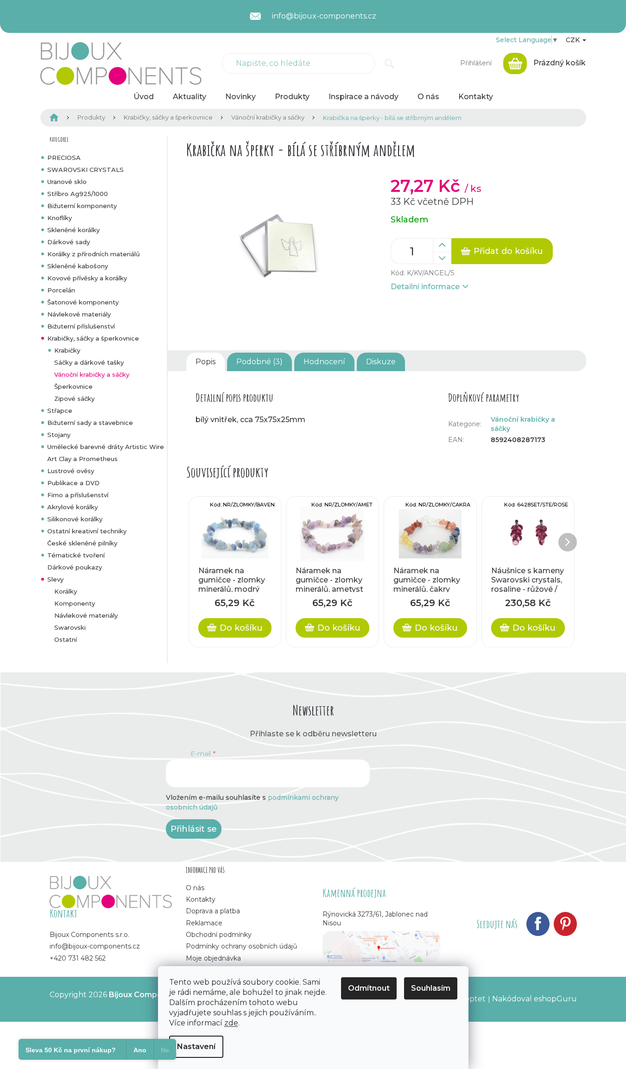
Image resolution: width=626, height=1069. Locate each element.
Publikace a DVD (73, 483)
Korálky (65, 591)
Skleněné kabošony (77, 266)
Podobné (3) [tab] (259, 361)
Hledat (389, 63)
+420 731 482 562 (78, 958)
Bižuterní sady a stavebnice (90, 422)
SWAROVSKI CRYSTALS (85, 169)
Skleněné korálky (73, 230)
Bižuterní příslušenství (81, 326)
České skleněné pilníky (82, 543)
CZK (574, 40)
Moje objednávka (213, 958)
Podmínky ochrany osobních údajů (241, 946)
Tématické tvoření (76, 555)
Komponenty (74, 603)
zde (231, 1022)
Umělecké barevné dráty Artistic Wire (105, 446)
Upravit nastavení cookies (97, 1003)
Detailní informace (425, 286)
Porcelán (61, 290)
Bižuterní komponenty (82, 205)
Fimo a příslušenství (77, 495)
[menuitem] (143, 97)
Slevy (55, 579)
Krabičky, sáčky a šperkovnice (93, 338)
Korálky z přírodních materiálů (93, 254)
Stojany (58, 434)
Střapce (59, 410)
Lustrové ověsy (70, 470)
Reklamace (204, 923)
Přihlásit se (194, 829)
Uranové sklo (67, 181)
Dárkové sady (68, 242)
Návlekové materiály (79, 314)
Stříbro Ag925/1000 (77, 193)
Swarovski (70, 627)
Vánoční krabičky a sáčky (91, 374)
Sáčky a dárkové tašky (89, 362)
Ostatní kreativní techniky (86, 531)
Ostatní (65, 639)
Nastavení (196, 1046)
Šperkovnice (73, 386)
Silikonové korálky (74, 519)
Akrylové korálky (72, 507)
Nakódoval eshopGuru (534, 998)
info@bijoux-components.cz (95, 946)
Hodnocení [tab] (324, 361)
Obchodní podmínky (219, 934)
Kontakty (200, 899)
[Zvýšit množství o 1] (442, 245)
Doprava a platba (213, 911)
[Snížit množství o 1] (442, 258)
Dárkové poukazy (74, 567)
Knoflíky (59, 217)
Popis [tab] (205, 361)
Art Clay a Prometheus (82, 458)
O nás (195, 888)
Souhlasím (430, 988)
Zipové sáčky (74, 398)
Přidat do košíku (508, 251)
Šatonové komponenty (83, 302)
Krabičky (67, 350)
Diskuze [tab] (381, 361)
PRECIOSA (64, 157)
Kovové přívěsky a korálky (87, 278)
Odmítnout (369, 988)
